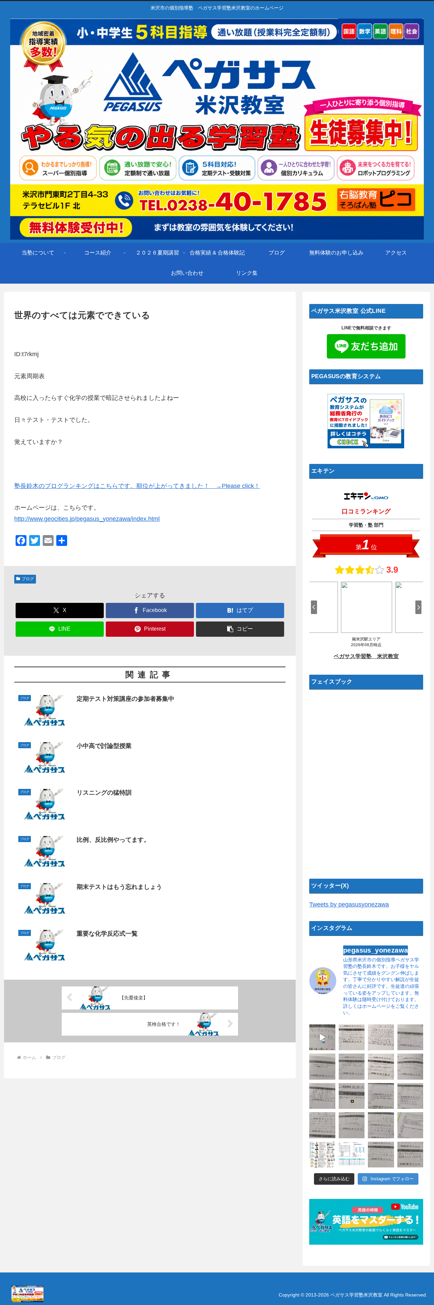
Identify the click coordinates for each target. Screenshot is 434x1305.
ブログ (28, 578)
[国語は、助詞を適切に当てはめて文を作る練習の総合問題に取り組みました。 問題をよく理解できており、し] (381, 1037)
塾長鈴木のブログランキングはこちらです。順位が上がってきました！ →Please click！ (137, 486)
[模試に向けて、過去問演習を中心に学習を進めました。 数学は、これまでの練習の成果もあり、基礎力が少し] (410, 1096)
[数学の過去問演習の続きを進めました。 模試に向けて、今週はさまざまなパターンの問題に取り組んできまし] (381, 1067)
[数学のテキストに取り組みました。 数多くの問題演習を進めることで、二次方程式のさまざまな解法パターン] (352, 1067)
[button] (240, 629)
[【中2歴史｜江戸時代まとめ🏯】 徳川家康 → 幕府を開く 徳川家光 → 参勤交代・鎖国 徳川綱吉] (322, 1155)
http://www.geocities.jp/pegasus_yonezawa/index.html (87, 518)
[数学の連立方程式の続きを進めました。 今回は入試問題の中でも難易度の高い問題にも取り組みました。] (322, 1125)
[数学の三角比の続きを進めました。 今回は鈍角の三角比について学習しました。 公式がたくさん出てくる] (322, 1096)
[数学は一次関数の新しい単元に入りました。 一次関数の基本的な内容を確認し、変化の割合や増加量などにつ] (410, 1067)
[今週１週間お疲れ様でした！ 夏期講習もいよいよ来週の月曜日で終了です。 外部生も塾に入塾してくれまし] (322, 1037)
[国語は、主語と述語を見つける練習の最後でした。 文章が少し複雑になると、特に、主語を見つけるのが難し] (410, 1155)
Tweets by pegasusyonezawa (349, 904)
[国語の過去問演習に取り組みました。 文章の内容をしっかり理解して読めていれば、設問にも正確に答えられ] (410, 1037)
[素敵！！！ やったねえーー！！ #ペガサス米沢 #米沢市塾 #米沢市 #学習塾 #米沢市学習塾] (352, 1096)
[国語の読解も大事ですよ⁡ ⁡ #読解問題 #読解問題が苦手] (410, 1125)
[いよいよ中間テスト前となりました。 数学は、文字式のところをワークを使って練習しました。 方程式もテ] (381, 1155)
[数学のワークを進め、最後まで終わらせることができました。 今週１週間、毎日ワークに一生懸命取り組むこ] (381, 1125)
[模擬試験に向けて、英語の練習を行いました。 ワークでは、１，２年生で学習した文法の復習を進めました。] (352, 1125)
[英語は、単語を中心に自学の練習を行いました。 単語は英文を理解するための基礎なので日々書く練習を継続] (322, 1067)
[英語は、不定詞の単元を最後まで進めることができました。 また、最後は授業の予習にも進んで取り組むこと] (352, 1037)
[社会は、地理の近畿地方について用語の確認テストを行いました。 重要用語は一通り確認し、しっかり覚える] (381, 1096)
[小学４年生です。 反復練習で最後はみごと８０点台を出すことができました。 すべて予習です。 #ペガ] (352, 1155)
